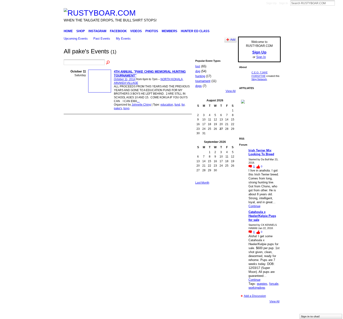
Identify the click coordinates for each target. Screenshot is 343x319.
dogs (198, 86)
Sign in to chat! (310, 316)
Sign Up (271, 3)
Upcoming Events (76, 38)
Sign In (283, 3)
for (183, 104)
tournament (202, 81)
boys (126, 108)
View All (231, 91)
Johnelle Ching (141, 104)
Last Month (202, 182)
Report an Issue (246, 313)
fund (177, 104)
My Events (123, 38)
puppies (262, 283)
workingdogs (256, 287)
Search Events (108, 63)
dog (197, 71)
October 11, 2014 (125, 79)
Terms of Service (270, 313)
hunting (200, 76)
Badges (228, 313)
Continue (254, 206)
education (167, 104)
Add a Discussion (255, 296)
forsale (273, 283)
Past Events (101, 38)
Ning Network (259, 79)
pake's (118, 108)
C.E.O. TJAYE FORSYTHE (105, 313)
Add (232, 39)
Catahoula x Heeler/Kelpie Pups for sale (262, 216)
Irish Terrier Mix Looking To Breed (261, 152)
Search (338, 3)
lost (197, 66)
